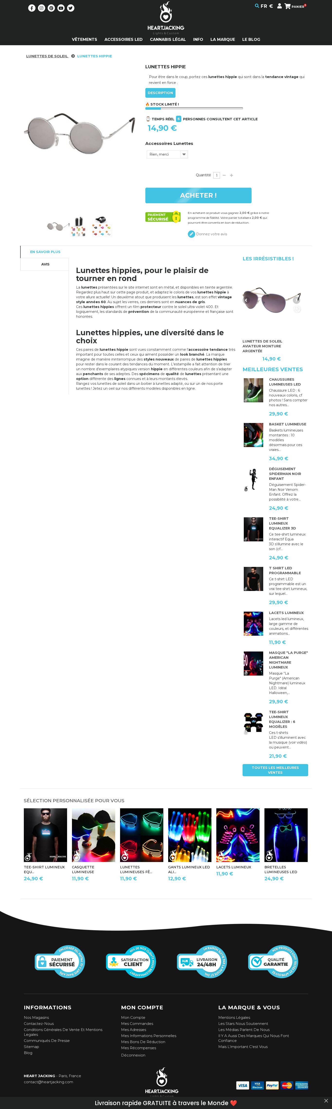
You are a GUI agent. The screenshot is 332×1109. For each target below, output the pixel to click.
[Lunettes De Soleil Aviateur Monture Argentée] (272, 300)
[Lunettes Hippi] (58, 226)
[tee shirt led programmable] (253, 579)
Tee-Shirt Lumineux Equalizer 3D (282, 523)
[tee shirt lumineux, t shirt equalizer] (253, 723)
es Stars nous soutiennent (244, 1023)
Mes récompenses (138, 1048)
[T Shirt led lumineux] (253, 529)
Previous (246, 300)
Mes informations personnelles (148, 1035)
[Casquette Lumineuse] (93, 835)
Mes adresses (133, 1029)
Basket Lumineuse (287, 424)
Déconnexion (133, 1055)
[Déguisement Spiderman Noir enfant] (253, 479)
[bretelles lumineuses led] (286, 835)
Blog (28, 1052)
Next (296, 300)
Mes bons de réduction (143, 1041)
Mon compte (133, 1017)
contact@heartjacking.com (48, 1082)
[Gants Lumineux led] (189, 835)
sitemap (31, 1046)
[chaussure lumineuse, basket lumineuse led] (253, 390)
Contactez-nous (39, 1023)
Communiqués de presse (47, 1040)
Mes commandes (137, 1023)
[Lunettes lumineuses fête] (141, 835)
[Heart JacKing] (166, 26)
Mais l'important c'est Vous (243, 1046)
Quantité (203, 175)
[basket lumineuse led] (253, 435)
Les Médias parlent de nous (244, 1029)
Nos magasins (36, 1017)
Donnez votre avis (211, 234)
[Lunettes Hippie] (81, 226)
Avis (45, 264)
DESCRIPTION (160, 93)
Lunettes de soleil (47, 56)
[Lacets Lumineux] (253, 623)
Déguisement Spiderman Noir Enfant (285, 474)
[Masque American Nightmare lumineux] (253, 663)
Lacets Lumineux (286, 613)
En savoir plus (45, 252)
